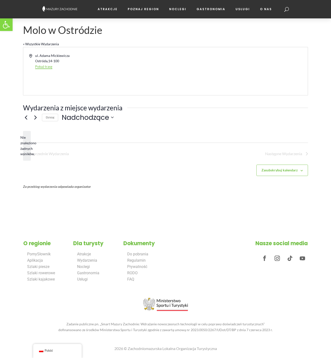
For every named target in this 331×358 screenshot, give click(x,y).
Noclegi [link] (177, 9)
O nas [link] (266, 9)
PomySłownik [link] (39, 254)
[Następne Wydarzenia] (35, 117)
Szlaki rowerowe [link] (41, 273)
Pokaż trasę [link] (43, 66)
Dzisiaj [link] (50, 117)
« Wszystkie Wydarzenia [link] (41, 44)
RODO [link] (132, 273)
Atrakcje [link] (108, 9)
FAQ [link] (130, 279)
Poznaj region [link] (143, 9)
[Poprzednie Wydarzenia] (26, 117)
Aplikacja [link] (35, 260)
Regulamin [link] (136, 260)
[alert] (27, 146)
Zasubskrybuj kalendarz (279, 170)
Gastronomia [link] (211, 9)
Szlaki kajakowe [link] (41, 279)
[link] (6, 24)
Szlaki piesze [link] (38, 266)
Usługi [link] (243, 9)
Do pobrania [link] (137, 254)
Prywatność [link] (137, 266)
